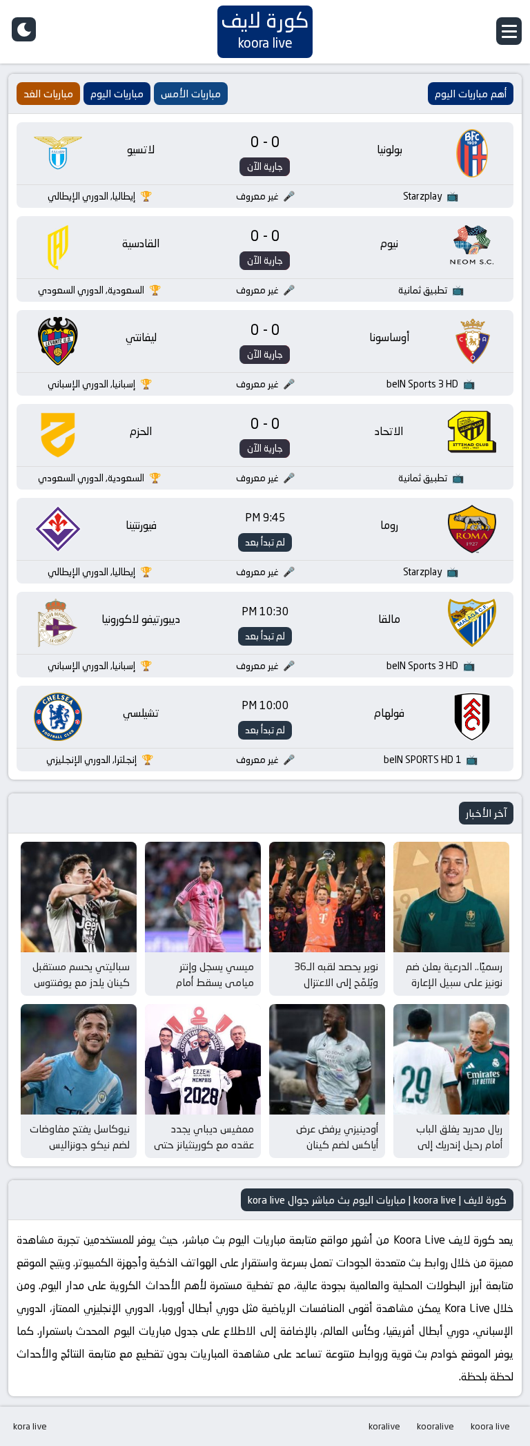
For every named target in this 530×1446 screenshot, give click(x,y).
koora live (490, 1426)
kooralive (435, 1426)
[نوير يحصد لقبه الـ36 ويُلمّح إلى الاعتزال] (327, 897)
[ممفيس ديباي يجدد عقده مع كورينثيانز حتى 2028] (203, 1059)
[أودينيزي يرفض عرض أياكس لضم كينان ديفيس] (327, 1059)
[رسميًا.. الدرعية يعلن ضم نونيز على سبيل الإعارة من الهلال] (451, 897)
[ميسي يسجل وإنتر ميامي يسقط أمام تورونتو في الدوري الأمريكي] (203, 897)
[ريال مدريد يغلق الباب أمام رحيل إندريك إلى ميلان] (451, 1059)
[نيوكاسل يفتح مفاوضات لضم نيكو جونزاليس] (79, 1059)
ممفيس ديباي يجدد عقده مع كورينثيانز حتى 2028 (204, 1144)
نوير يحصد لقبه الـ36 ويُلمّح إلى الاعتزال (336, 974)
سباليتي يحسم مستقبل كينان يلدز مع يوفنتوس (81, 974)
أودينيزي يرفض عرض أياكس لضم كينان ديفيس (337, 1144)
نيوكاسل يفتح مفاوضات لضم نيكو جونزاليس (80, 1137)
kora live (30, 1426)
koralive (384, 1426)
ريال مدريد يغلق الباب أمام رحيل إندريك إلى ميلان (459, 1144)
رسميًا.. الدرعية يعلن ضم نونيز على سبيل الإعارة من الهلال (454, 981)
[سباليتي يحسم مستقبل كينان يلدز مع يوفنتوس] (79, 897)
